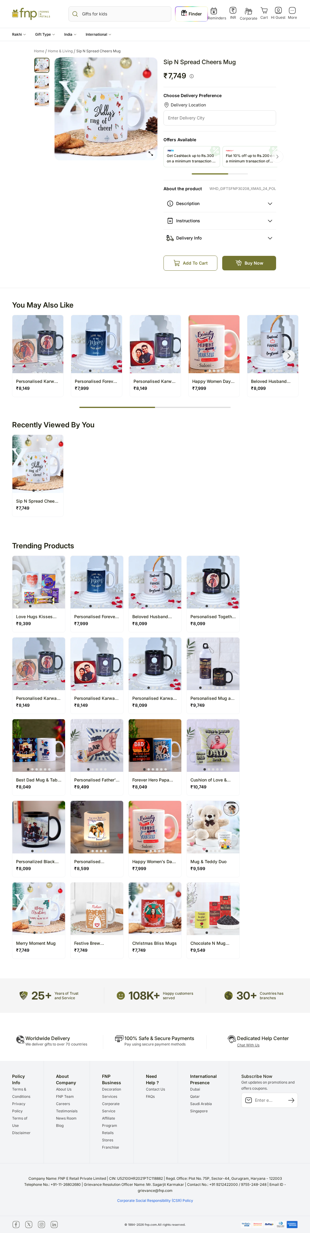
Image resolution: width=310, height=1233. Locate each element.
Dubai (195, 1089)
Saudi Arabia (201, 1103)
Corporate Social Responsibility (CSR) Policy (155, 1200)
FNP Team (65, 1096)
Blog (60, 1125)
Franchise (110, 1147)
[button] (19, 34)
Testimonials (67, 1111)
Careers (63, 1103)
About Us (63, 1089)
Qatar (195, 1096)
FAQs (150, 1096)
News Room (66, 1118)
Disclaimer (21, 1132)
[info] (192, 76)
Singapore (199, 1111)
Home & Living (61, 51)
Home (40, 51)
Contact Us (155, 1089)
